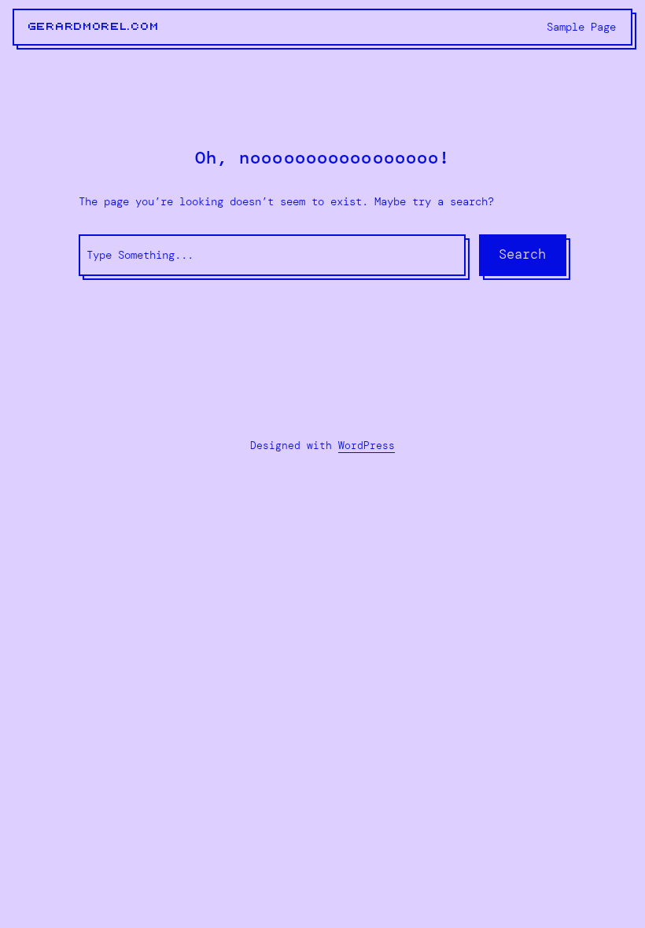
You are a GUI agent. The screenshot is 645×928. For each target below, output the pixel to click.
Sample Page (581, 27)
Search (522, 254)
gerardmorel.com (94, 26)
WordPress (366, 445)
